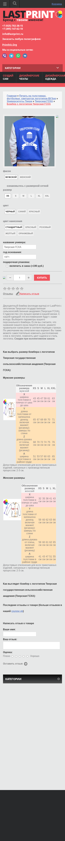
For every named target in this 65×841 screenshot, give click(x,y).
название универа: (14, 242)
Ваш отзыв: (10, 639)
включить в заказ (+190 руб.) (27, 266)
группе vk (17, 611)
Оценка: (8, 652)
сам (8, 77)
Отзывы (8, 293)
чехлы (29, 77)
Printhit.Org (9, 44)
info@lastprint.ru (12, 34)
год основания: (12, 252)
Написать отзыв (29, 293)
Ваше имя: (9, 629)
